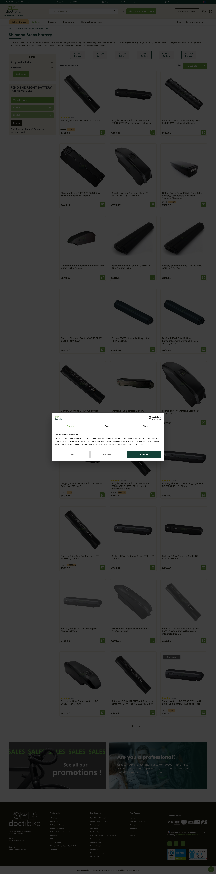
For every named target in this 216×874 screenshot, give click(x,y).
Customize (106, 454)
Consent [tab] (70, 426)
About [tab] (145, 426)
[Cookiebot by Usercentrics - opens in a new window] (151, 418)
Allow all (144, 454)
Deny (72, 454)
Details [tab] (108, 426)
